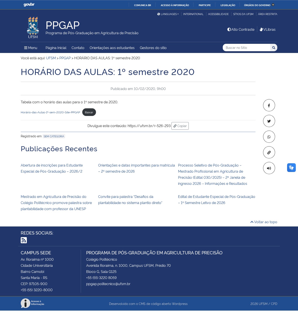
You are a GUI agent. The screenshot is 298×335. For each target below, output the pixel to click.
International (193, 14)
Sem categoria (54, 136)
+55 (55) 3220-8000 (37, 289)
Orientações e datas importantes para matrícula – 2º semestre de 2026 (136, 168)
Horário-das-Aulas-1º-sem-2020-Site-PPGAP (50, 112)
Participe (205, 5)
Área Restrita (267, 14)
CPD (274, 303)
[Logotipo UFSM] (33, 26)
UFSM (263, 303)
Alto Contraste (242, 29)
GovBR (29, 5)
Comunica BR (142, 5)
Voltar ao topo (265, 221)
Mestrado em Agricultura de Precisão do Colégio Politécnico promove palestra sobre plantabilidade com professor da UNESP (56, 202)
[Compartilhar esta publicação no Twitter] (269, 121)
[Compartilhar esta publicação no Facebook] (269, 105)
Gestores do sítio (153, 47)
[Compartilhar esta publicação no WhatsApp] (269, 137)
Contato (78, 47)
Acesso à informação (175, 5)
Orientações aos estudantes (112, 47)
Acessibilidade (218, 14)
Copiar (182, 125)
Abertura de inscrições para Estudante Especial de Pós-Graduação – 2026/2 (52, 168)
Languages (169, 14)
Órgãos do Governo (257, 5)
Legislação (228, 5)
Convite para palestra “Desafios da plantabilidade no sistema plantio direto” (130, 199)
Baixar (89, 112)
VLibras (269, 29)
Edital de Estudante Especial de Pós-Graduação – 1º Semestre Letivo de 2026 (216, 199)
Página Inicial (56, 47)
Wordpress (180, 303)
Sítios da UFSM (243, 14)
